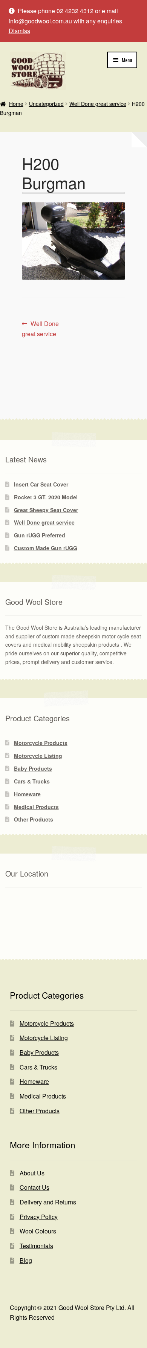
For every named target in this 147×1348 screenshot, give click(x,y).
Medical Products (36, 807)
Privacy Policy (39, 1216)
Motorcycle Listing (38, 755)
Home (16, 103)
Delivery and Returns (48, 1202)
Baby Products (33, 768)
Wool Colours (38, 1231)
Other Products (33, 819)
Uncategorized (46, 103)
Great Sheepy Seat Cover (46, 510)
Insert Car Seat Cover (41, 484)
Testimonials (36, 1245)
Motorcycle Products (40, 743)
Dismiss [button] (19, 30)
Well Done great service (97, 103)
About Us (32, 1173)
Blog (26, 1260)
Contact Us (34, 1187)
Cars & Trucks (32, 781)
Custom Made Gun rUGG (45, 548)
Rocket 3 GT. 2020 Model (46, 497)
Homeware (27, 794)
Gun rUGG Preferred (39, 535)
